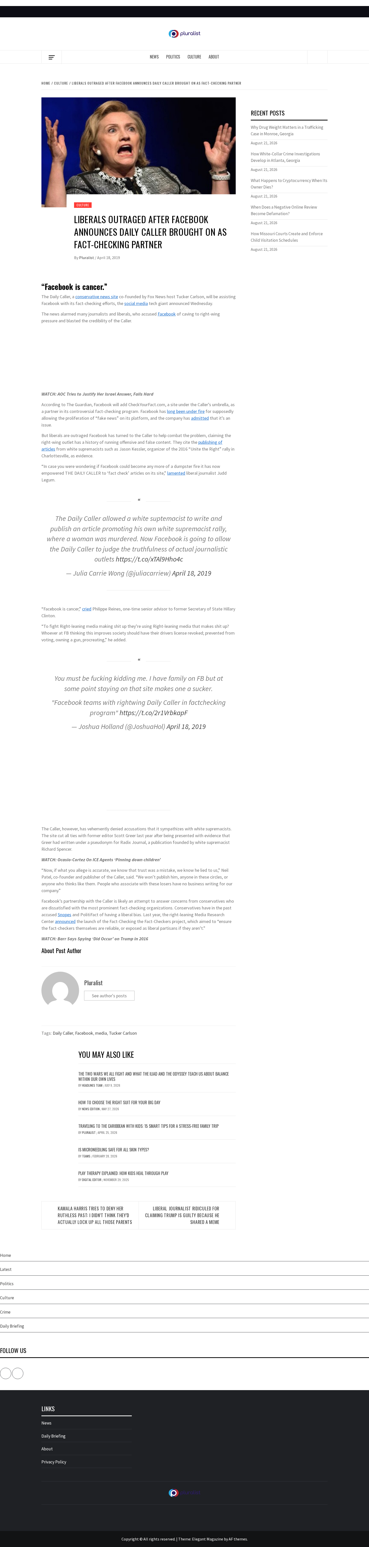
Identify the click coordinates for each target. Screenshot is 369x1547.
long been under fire (186, 411)
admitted (200, 418)
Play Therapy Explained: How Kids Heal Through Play (123, 1173)
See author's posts (109, 996)
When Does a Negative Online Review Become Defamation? (284, 210)
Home (5, 1255)
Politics (173, 57)
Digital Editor (92, 1180)
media (101, 1033)
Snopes (64, 914)
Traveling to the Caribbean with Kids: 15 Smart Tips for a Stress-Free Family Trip (148, 1126)
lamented (176, 473)
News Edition (91, 1109)
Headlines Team (92, 1085)
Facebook (167, 314)
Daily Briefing (12, 1326)
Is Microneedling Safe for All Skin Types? (113, 1150)
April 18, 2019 (191, 573)
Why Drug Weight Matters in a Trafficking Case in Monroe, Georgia (287, 131)
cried (86, 609)
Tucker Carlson (123, 1033)
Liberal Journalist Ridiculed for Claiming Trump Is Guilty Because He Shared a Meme (182, 1215)
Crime (5, 1312)
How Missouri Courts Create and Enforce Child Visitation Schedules (287, 237)
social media (136, 303)
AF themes (238, 1538)
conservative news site (96, 296)
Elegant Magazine (207, 1538)
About (214, 57)
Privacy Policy (53, 1462)
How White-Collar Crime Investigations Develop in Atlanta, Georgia (285, 157)
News (154, 57)
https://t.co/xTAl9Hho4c (149, 559)
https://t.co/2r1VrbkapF (153, 712)
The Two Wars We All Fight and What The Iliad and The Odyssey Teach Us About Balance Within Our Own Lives (153, 1076)
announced (65, 921)
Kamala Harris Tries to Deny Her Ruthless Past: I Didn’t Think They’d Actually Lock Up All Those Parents (95, 1215)
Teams (86, 1156)
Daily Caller (63, 1033)
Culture (194, 57)
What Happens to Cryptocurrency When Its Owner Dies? (289, 184)
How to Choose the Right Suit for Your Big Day (119, 1102)
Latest (6, 1269)
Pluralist (87, 257)
